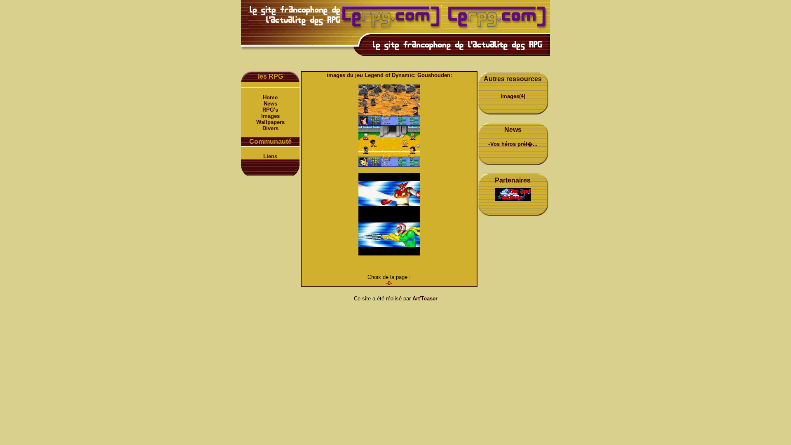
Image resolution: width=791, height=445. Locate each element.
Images (270, 116)
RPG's (270, 110)
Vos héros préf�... (514, 144)
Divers (270, 128)
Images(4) (513, 96)
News (270, 104)
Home (270, 97)
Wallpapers (270, 122)
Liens (270, 156)
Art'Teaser (425, 298)
